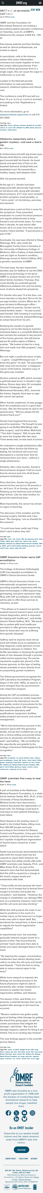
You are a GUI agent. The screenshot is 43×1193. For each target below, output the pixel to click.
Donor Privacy (11, 1159)
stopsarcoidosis (12, 130)
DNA (23, 539)
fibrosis (2, 1052)
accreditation (11, 758)
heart (20, 541)
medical (25, 541)
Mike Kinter (8, 1054)
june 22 (10, 128)
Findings (2, 541)
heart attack (21, 1052)
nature (15, 1054)
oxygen (23, 1056)
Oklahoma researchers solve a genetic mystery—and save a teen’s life (20, 142)
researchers (8, 1059)
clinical (10, 125)
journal (28, 1052)
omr (19, 1056)
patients (32, 128)
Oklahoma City (21, 128)
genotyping (9, 762)
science (35, 767)
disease (18, 539)
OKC (14, 128)
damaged (22, 1050)
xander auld (18, 548)
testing (25, 769)
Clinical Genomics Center (26, 758)
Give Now (35, 10)
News (9, 123)
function (7, 1052)
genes (12, 541)
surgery (12, 548)
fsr (6, 128)
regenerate (36, 1056)
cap (17, 758)
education (23, 125)
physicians (38, 128)
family (41, 539)
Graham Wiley (17, 762)
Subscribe (21, 1150)
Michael (2, 1054)
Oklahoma (3, 544)
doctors (24, 760)
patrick (9, 546)
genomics (2, 762)
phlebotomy (25, 546)
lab (30, 762)
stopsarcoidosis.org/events (14, 114)
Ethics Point (23, 1159)
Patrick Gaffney (16, 546)
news (30, 541)
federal (34, 760)
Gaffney (8, 541)
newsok (35, 541)
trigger (37, 1059)
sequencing (13, 769)
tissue (33, 1059)
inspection (25, 762)
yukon (24, 548)
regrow (2, 1059)
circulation (16, 1050)
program (24, 767)
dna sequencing (29, 539)
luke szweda (38, 1052)
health (17, 541)
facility (29, 760)
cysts (13, 539)
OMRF (27, 128)
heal (12, 1052)
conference (16, 125)
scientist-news (4, 548)
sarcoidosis (3, 130)
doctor (36, 539)
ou (0, 546)
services (19, 769)
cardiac (10, 1050)
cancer (9, 539)
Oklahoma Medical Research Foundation (26, 544)
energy (36, 1050)
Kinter (32, 1052)
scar (14, 1059)
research (38, 546)
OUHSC (4, 546)
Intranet (34, 1159)
